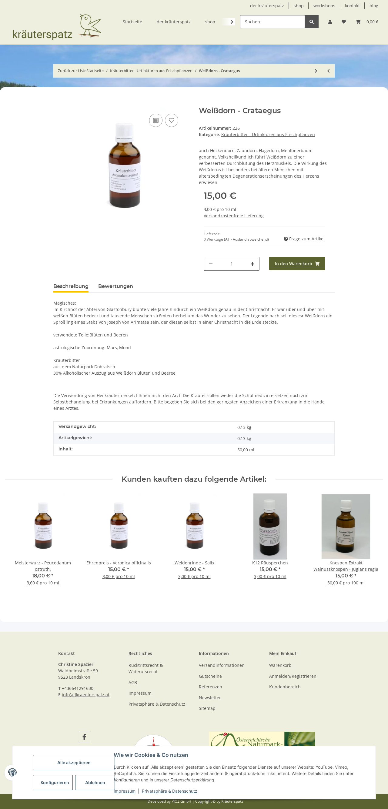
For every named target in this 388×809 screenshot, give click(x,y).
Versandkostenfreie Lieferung (234, 216)
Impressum (124, 791)
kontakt (352, 5)
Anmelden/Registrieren (292, 676)
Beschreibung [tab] (71, 286)
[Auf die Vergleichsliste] (155, 120)
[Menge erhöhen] (252, 263)
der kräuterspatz (267, 5)
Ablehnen (95, 782)
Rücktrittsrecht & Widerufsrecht (146, 668)
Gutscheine (210, 676)
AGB (133, 682)
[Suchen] (312, 21)
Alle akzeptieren (74, 762)
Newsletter (210, 697)
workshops (324, 5)
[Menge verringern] (210, 263)
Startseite (132, 22)
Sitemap (207, 708)
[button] (330, 21)
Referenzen (210, 687)
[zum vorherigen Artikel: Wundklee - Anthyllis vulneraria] (328, 70)
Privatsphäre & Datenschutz (169, 791)
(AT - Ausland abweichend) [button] (246, 239)
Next (368, 543)
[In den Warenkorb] (58, 103)
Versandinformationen (222, 665)
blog (374, 5)
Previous (20, 543)
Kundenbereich (285, 687)
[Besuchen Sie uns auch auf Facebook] (84, 737)
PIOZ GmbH (181, 801)
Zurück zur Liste (72, 70)
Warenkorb (280, 665)
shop (299, 5)
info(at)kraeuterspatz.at (85, 694)
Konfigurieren (55, 782)
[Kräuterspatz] (56, 23)
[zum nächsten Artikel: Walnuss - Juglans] (316, 70)
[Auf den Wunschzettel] (171, 120)
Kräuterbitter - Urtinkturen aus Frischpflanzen (268, 134)
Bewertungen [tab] (115, 286)
